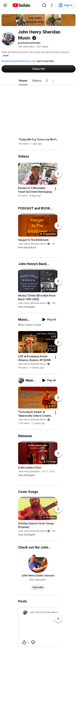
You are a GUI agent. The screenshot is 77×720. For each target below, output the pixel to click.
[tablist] (38, 80)
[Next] (58, 173)
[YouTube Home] (21, 5)
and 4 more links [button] (45, 61)
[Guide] (5, 5)
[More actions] (55, 189)
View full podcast (27, 247)
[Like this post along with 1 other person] (24, 642)
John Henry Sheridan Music (32, 244)
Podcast (56, 244)
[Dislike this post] (33, 642)
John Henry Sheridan (29, 471)
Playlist (56, 303)
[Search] (44, 5)
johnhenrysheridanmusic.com (20, 61)
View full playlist (26, 307)
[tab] (23, 80)
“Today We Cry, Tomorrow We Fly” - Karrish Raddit (38, 139)
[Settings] (52, 5)
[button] (53, 80)
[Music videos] (22, 380)
